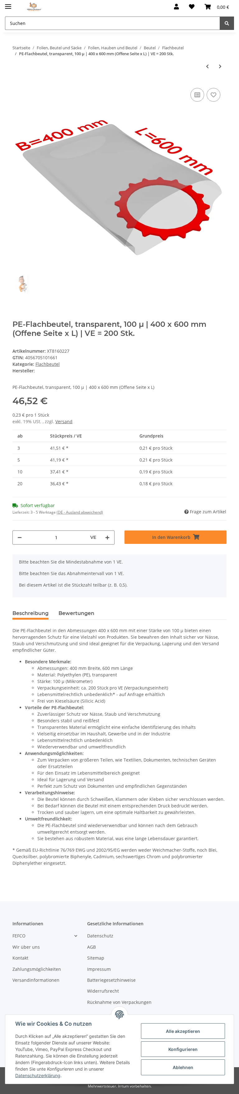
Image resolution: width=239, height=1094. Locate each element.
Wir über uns (26, 947)
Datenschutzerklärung (37, 1075)
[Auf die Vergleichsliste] (197, 95)
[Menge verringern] (19, 537)
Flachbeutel (47, 364)
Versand (64, 421)
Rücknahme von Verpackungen (119, 1002)
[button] (176, 7)
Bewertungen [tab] (76, 613)
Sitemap (95, 958)
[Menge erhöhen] (107, 537)
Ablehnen (183, 1067)
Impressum (99, 969)
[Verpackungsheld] (34, 7)
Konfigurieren (183, 1049)
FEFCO (19, 936)
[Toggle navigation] (8, 4)
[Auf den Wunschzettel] (213, 95)
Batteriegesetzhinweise (111, 980)
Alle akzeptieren (183, 1031)
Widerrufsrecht (103, 991)
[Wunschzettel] (191, 7)
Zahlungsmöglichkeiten (36, 969)
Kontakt (20, 958)
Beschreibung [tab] (30, 613)
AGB (91, 947)
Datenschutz (100, 936)
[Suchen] (227, 23)
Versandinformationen (35, 980)
